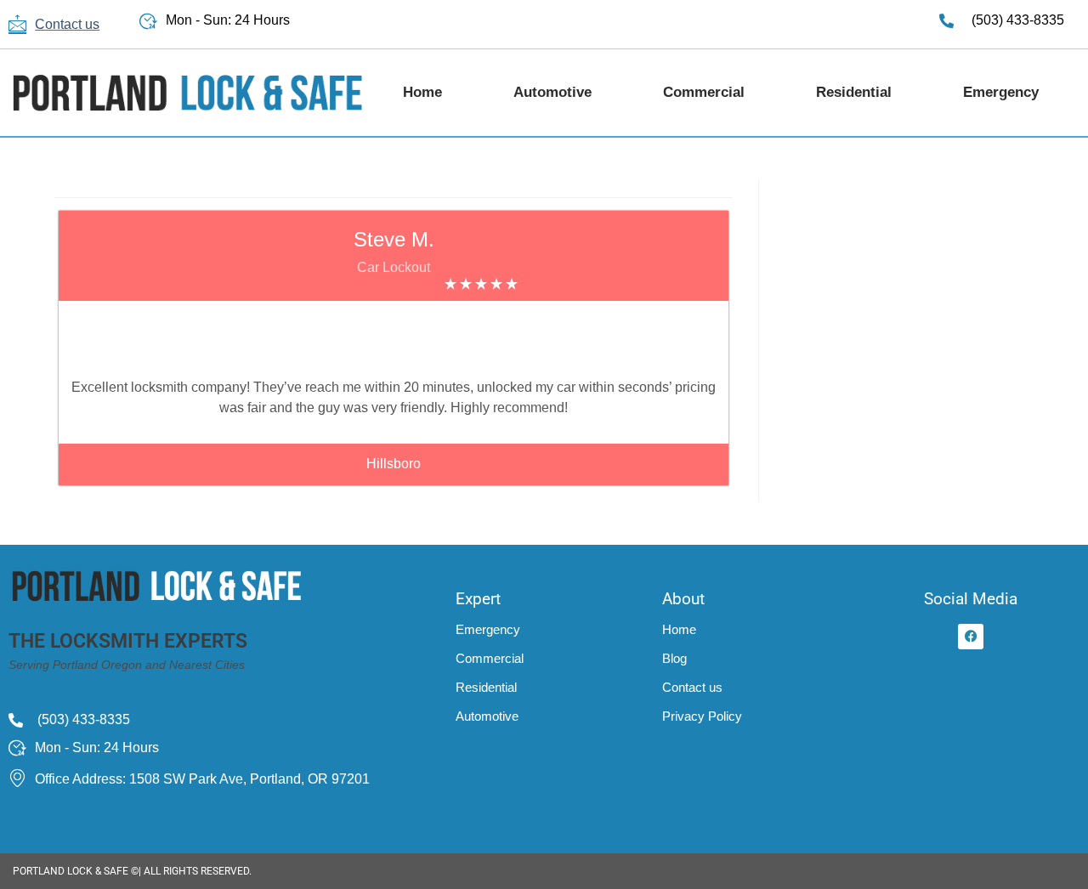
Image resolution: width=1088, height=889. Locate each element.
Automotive (552, 92)
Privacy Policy (702, 716)
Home (422, 92)
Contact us (692, 687)
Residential (854, 92)
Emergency (1001, 92)
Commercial (704, 92)
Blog (674, 658)
